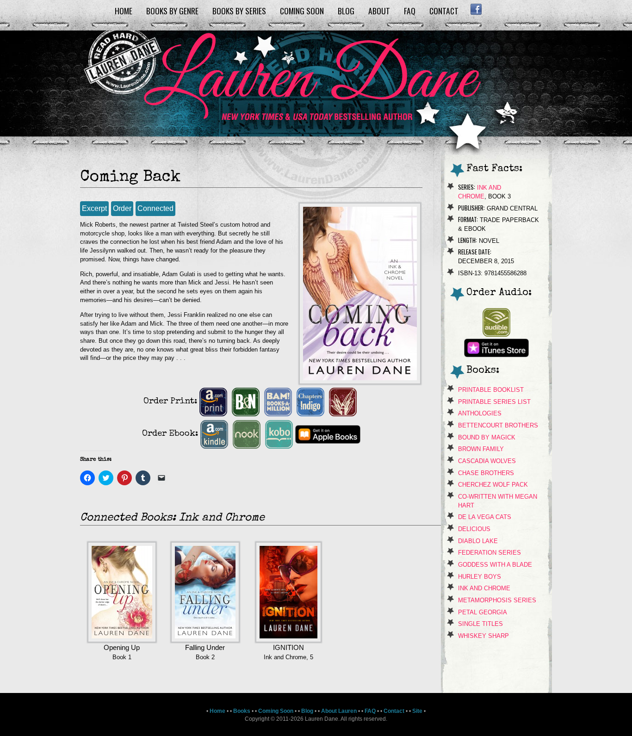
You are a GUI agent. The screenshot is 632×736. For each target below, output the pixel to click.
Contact (444, 11)
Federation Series (489, 552)
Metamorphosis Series (497, 600)
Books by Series (239, 11)
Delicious (474, 529)
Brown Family (481, 448)
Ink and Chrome (484, 588)
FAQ (409, 11)
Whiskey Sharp (483, 635)
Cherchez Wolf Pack (493, 484)
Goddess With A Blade (495, 564)
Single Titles (480, 623)
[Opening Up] (121, 639)
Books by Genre (172, 11)
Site (417, 711)
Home (123, 11)
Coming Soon (302, 11)
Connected (155, 208)
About (379, 11)
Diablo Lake (478, 541)
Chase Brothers (486, 473)
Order (122, 208)
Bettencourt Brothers (498, 425)
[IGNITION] (288, 639)
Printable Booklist (491, 389)
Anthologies (480, 413)
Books (241, 711)
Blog (346, 11)
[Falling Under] (205, 639)
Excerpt (94, 208)
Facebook (476, 9)
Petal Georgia (482, 612)
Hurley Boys (479, 576)
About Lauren (339, 711)
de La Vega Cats (484, 516)
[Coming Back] (360, 381)
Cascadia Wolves (487, 461)
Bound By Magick (486, 437)
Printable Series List (494, 401)
